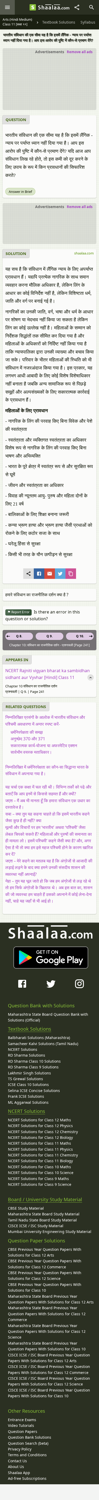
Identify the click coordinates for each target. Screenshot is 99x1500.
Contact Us (17, 1460)
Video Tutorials (21, 1425)
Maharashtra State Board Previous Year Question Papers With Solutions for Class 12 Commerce (47, 1313)
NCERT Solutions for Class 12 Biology (40, 1137)
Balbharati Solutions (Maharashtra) (39, 1037)
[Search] (91, 7)
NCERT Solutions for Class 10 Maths (39, 1166)
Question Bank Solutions (29, 1437)
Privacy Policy (19, 1449)
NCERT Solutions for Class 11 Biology (40, 1160)
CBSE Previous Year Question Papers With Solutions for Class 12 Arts (44, 1252)
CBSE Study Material (26, 1208)
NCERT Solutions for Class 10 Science (40, 1172)
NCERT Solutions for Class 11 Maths (39, 1143)
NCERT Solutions (22, 1049)
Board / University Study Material (45, 1199)
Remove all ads (79, 52)
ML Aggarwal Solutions (28, 1102)
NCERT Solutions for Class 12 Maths (39, 1119)
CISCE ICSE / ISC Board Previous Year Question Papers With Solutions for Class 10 (49, 1393)
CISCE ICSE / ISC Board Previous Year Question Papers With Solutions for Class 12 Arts (49, 1357)
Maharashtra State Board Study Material (43, 1213)
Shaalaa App (19, 1472)
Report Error (20, 612)
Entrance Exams (22, 1419)
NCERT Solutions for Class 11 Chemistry (43, 1155)
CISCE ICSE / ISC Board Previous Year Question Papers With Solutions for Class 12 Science (49, 1381)
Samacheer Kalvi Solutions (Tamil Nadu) (43, 1043)
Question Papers (22, 1431)
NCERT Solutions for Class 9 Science (39, 1184)
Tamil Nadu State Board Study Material (42, 1220)
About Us (16, 1466)
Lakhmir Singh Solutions (29, 1072)
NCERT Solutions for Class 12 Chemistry (43, 1131)
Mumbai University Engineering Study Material (49, 1231)
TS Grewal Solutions (25, 1078)
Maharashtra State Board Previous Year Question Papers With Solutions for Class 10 (47, 1346)
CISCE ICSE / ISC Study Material (35, 1225)
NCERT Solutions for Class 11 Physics (40, 1149)
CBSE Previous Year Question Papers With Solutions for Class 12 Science (44, 1275)
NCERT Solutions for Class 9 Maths (38, 1178)
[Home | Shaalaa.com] (33, 7)
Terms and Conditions (27, 1454)
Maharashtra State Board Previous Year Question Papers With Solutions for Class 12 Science (47, 1331)
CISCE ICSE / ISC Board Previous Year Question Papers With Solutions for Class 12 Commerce (49, 1369)
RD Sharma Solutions (26, 1055)
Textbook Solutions (29, 1029)
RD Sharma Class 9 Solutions (33, 1066)
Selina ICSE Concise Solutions (34, 1090)
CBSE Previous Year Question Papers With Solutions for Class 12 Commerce (44, 1263)
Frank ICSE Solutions (26, 1096)
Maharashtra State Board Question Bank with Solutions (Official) (48, 1017)
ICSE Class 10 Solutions (28, 1084)
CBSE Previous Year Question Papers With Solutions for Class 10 (44, 1287)
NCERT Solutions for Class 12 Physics (40, 1125)
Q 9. (49, 636)
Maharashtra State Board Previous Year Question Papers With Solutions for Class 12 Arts (51, 1299)
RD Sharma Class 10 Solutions (34, 1061)
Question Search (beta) (28, 1443)
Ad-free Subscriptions (27, 1478)
